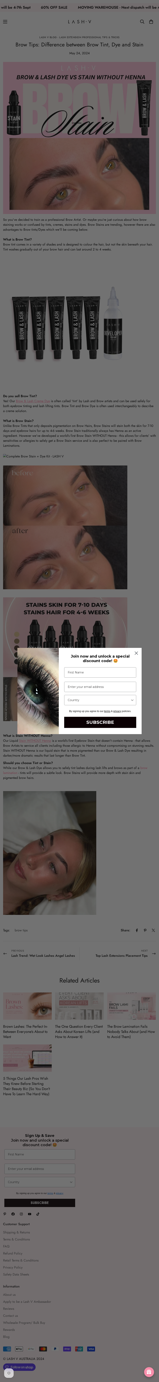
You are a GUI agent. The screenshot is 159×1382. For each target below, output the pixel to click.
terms (107, 711)
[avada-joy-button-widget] (149, 1372)
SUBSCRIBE (100, 722)
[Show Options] (132, 700)
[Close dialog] (136, 653)
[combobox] (99, 700)
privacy (117, 711)
